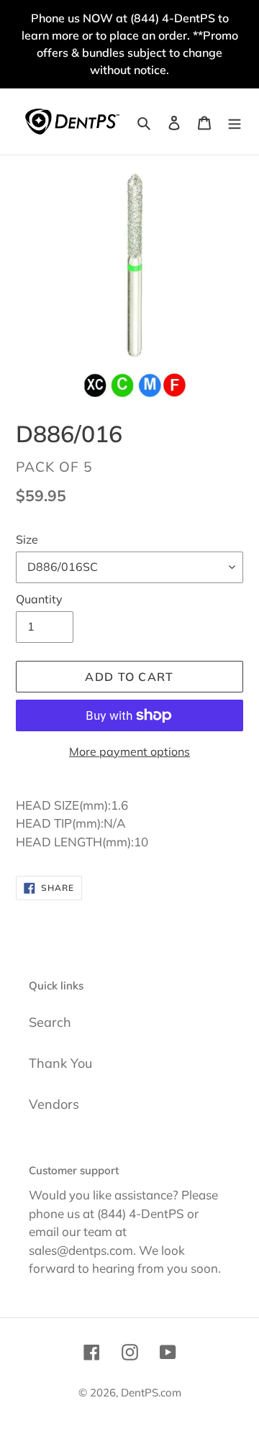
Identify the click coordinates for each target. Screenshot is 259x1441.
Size (27, 539)
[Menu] (234, 121)
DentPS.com (151, 1392)
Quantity (39, 599)
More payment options (129, 751)
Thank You (60, 1063)
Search (50, 1022)
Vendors (54, 1104)
